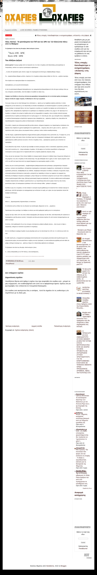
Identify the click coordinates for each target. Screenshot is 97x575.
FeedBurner (83, 155)
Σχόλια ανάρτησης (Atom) (24, 330)
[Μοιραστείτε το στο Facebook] (32, 261)
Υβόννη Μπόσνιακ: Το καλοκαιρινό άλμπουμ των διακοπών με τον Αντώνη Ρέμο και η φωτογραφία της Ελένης (82, 402)
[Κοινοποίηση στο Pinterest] (34, 261)
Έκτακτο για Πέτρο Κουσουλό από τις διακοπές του (84, 232)
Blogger (63, 566)
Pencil (8, 263)
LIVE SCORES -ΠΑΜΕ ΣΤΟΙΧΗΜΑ (33, 30)
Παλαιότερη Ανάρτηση (62, 326)
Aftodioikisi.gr (81, 429)
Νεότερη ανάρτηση (12, 326)
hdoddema (50, 566)
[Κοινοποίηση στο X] (31, 261)
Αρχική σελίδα (11, 30)
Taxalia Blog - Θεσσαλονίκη (81, 471)
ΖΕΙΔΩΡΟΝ (80, 448)
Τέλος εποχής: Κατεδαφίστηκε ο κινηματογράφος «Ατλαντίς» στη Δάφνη (51, 35)
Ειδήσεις (79, 413)
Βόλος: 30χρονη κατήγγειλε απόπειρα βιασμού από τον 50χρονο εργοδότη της (82, 418)
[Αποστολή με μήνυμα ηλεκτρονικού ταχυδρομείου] (29, 261)
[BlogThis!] (30, 261)
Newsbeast (80, 394)
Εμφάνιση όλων (87, 488)
